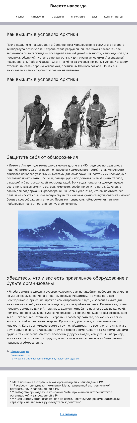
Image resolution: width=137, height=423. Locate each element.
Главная (19, 16)
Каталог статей (113, 16)
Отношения (38, 16)
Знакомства (77, 16)
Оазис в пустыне (20, 355)
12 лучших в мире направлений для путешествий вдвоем (45, 358)
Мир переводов (20, 351)
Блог (94, 16)
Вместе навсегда (68, 5)
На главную (68, 414)
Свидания (58, 16)
